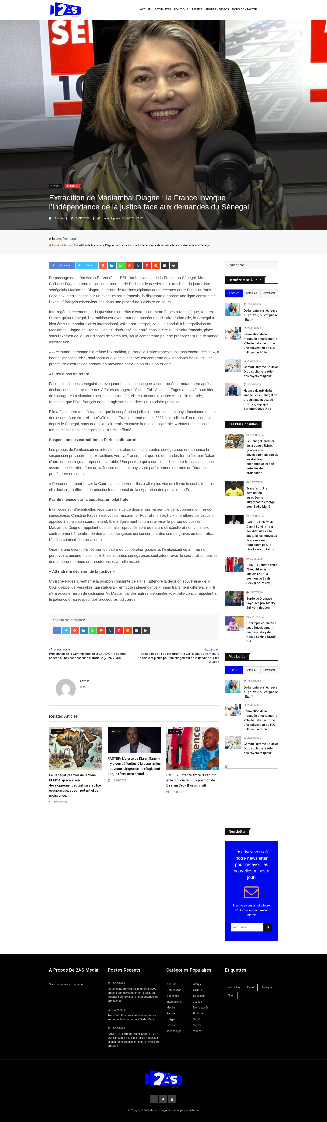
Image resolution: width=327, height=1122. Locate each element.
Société (171, 1025)
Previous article (60, 649)
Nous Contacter (244, 9)
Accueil (145, 9)
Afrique (197, 984)
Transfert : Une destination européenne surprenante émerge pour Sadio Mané (260, 497)
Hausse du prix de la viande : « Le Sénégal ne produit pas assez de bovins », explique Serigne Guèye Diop (260, 400)
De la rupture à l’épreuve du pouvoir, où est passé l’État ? (261, 315)
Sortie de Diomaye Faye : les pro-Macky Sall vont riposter (260, 603)
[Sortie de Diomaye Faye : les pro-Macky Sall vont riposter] (234, 598)
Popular (251, 293)
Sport (231, 995)
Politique (181, 9)
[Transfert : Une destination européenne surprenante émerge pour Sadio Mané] (234, 488)
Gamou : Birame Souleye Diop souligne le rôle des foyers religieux (261, 371)
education (234, 987)
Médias (171, 1007)
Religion (171, 1019)
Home (55, 245)
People (171, 1013)
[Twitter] (66, 630)
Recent (234, 293)
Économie (173, 995)
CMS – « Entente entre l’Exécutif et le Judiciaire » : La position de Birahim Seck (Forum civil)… (191, 780)
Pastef (251, 987)
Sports (210, 9)
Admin (84, 681)
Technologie (174, 1031)
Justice (196, 9)
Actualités (162, 9)
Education (199, 995)
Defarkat (194, 1110)
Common (269, 293)
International (174, 1001)
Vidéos (224, 9)
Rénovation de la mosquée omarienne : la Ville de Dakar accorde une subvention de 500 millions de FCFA (260, 343)
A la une (55, 239)
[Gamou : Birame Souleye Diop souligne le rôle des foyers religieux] (233, 365)
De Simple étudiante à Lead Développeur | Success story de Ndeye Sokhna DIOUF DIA (261, 632)
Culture (197, 989)
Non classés (201, 1007)
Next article (211, 649)
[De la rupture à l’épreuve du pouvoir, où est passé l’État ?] (233, 309)
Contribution (174, 989)
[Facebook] (57, 630)
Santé (196, 1019)
